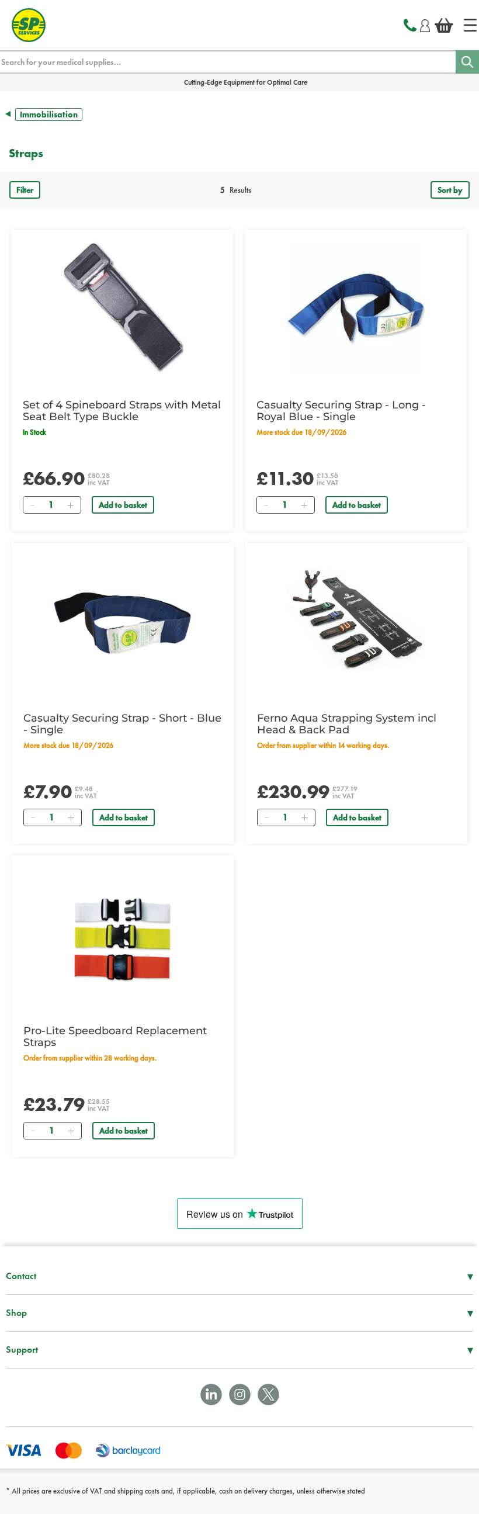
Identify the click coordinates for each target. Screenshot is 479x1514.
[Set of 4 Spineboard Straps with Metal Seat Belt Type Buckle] (122, 310)
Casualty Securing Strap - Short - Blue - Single (122, 724)
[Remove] (32, 505)
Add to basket (123, 505)
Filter (24, 190)
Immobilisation (49, 114)
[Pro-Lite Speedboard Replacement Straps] (122, 936)
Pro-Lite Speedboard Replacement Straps (115, 1036)
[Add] (70, 505)
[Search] (467, 62)
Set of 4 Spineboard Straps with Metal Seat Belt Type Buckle (122, 410)
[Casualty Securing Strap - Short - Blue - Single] (122, 623)
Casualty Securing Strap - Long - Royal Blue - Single (341, 410)
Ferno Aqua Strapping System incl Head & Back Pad (346, 724)
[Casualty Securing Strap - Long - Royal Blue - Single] (355, 310)
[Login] (425, 24)
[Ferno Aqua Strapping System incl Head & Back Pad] (356, 623)
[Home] (470, 25)
